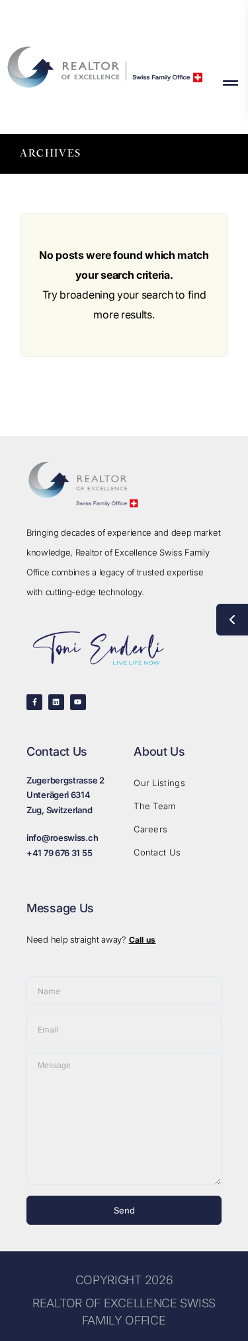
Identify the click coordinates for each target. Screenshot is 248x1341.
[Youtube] (78, 702)
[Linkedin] (56, 702)
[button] (230, 82)
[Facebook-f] (34, 702)
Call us (142, 940)
